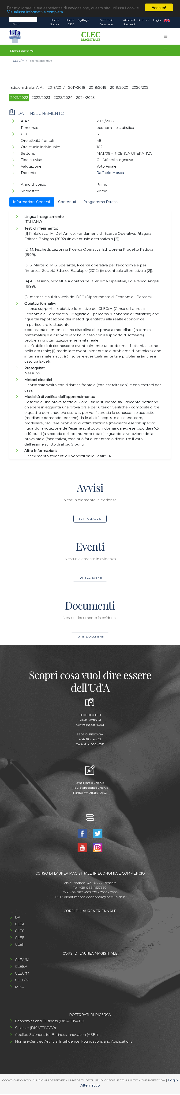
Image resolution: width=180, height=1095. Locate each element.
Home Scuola (54, 22)
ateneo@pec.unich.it (94, 787)
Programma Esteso (100, 202)
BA (17, 917)
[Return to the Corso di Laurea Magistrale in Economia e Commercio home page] (89, 36)
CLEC (20, 931)
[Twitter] (97, 833)
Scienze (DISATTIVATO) (35, 1028)
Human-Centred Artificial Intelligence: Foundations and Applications (73, 1041)
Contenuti (67, 202)
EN (167, 20)
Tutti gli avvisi (90, 518)
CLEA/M (22, 959)
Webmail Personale (105, 22)
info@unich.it (94, 782)
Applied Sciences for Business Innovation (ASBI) (56, 1034)
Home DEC (70, 22)
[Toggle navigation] (166, 36)
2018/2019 (97, 87)
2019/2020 (119, 87)
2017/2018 (76, 87)
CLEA (20, 924)
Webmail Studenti (129, 22)
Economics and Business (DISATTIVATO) (50, 1021)
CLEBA (21, 966)
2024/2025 (85, 97)
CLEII (19, 944)
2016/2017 (56, 87)
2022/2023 (41, 97)
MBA (19, 987)
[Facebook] (83, 833)
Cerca (16, 24)
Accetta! (159, 7)
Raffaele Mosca (110, 172)
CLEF (19, 937)
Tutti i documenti (90, 636)
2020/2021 (141, 87)
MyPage (83, 20)
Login (157, 20)
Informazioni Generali (32, 202)
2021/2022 (19, 97)
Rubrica (144, 20)
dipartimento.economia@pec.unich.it (94, 897)
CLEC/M (18, 60)
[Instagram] (97, 847)
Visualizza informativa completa (35, 12)
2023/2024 (63, 97)
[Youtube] (83, 847)
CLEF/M (22, 980)
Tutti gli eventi (90, 577)
